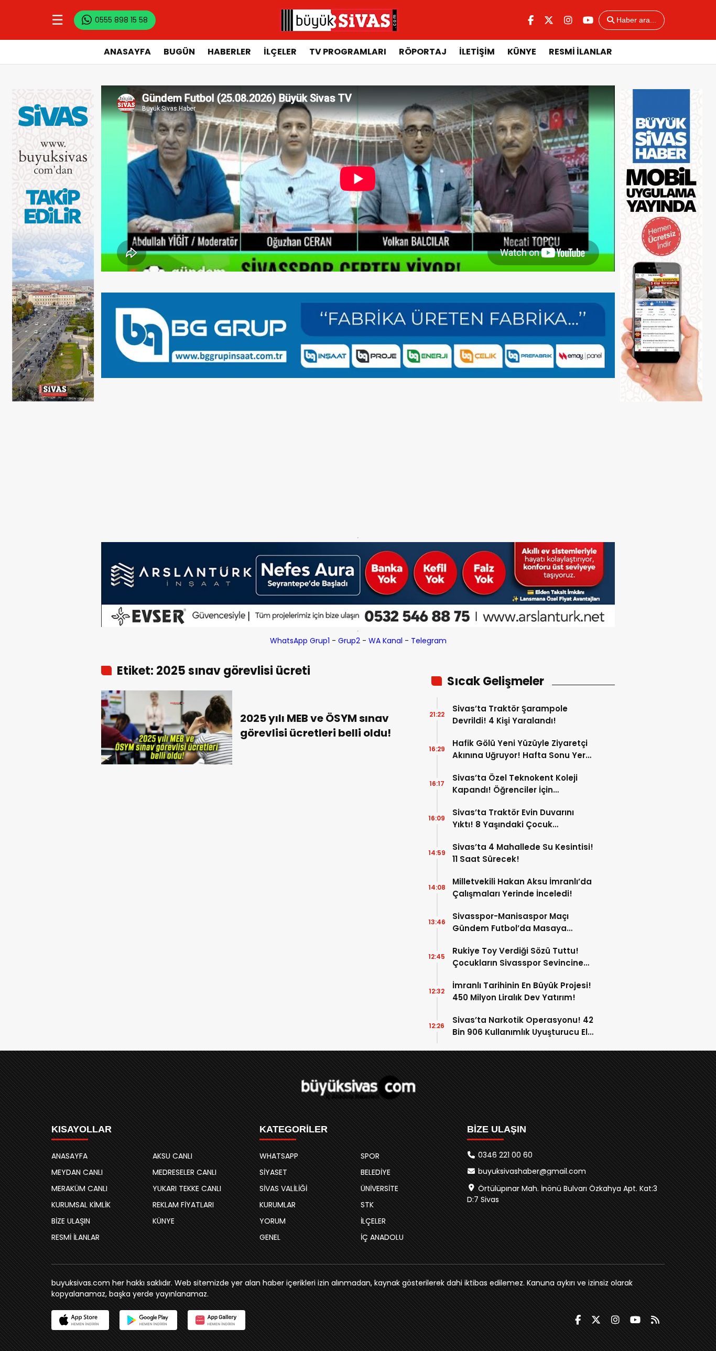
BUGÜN (179, 52)
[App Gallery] (216, 1320)
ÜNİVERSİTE (379, 1188)
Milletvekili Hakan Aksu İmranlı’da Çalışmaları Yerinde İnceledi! (522, 887)
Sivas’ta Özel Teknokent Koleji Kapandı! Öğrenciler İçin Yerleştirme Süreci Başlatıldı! (515, 784)
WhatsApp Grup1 (300, 640)
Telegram (429, 640)
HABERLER (229, 52)
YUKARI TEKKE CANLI (187, 1188)
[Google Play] (148, 1320)
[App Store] (80, 1320)
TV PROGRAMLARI (347, 52)
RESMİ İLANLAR (580, 52)
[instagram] (568, 20)
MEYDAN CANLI (77, 1172)
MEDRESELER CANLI (184, 1172)
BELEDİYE (375, 1172)
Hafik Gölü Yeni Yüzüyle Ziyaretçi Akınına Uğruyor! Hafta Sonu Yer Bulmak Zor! (520, 749)
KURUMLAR (277, 1204)
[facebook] (531, 20)
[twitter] (549, 20)
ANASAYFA (127, 52)
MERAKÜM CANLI (79, 1188)
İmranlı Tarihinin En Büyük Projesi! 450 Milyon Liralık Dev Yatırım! (521, 991)
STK (367, 1204)
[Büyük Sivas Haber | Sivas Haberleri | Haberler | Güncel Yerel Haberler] (339, 20)
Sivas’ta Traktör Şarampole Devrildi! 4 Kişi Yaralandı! (510, 714)
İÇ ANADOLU (382, 1237)
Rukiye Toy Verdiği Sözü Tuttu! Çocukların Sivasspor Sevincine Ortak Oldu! (517, 957)
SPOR (370, 1156)
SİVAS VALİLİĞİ (283, 1188)
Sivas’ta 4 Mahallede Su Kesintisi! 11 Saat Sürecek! (522, 852)
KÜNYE (521, 52)
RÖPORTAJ (423, 52)
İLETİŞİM (477, 52)
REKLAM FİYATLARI (183, 1204)
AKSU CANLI (172, 1156)
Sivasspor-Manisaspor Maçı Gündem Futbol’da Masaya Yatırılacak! (510, 922)
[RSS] (655, 1320)
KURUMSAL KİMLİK (81, 1204)
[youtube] (588, 20)
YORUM (272, 1221)
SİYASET (273, 1172)
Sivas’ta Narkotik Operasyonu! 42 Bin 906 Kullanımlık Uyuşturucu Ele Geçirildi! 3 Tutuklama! (522, 1026)
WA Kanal (385, 640)
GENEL (269, 1237)
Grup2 (349, 640)
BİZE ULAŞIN (70, 1221)
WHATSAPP (278, 1156)
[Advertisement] (358, 455)
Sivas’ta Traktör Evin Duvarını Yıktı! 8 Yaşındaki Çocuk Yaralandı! (513, 818)
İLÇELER (280, 52)
